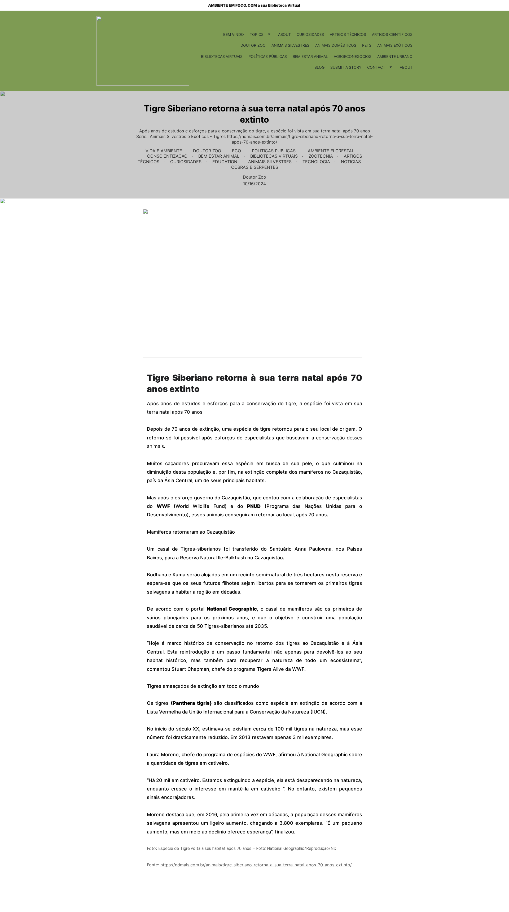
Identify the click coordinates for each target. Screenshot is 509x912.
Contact (376, 67)
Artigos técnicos (348, 34)
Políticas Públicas (267, 56)
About (284, 34)
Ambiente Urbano (395, 56)
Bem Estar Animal (310, 56)
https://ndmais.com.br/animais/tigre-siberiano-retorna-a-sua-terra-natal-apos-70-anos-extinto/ (256, 864)
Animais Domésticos (335, 45)
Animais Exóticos (395, 45)
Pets (366, 45)
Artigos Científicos (392, 34)
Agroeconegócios (352, 56)
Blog (319, 67)
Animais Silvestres (290, 45)
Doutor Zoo (253, 45)
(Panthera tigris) (191, 703)
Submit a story (345, 67)
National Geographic (232, 609)
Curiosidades (310, 34)
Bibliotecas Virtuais (222, 56)
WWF (165, 506)
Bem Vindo (233, 34)
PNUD (254, 506)
